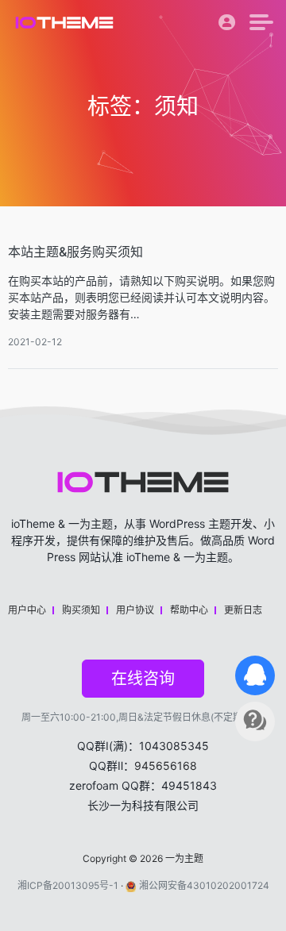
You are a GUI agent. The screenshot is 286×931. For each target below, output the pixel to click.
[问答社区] (255, 721)
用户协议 (135, 610)
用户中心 (27, 610)
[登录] (227, 26)
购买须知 (81, 610)
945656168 (165, 765)
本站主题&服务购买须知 (75, 252)
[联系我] (255, 675)
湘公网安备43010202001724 (204, 885)
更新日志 (243, 610)
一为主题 (184, 858)
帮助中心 (189, 610)
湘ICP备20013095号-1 (67, 885)
